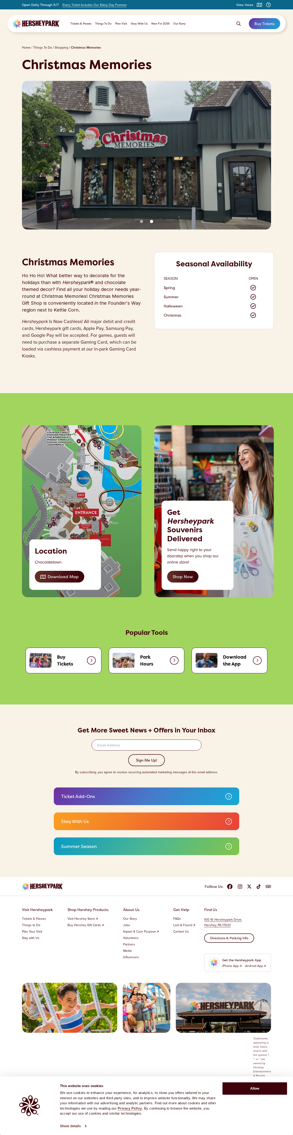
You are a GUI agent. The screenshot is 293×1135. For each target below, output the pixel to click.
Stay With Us (139, 23)
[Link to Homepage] (36, 23)
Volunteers (130, 938)
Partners (129, 944)
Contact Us (181, 931)
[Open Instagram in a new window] (240, 886)
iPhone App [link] (230, 966)
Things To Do (103, 23)
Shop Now (183, 577)
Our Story (179, 23)
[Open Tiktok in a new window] (259, 886)
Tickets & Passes (80, 23)
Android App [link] (254, 966)
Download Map (63, 577)
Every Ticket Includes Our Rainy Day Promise (94, 5)
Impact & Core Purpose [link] (139, 931)
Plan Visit (121, 23)
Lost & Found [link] (182, 925)
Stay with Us (30, 938)
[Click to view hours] (268, 4)
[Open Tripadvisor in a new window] (268, 886)
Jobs (126, 925)
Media (127, 951)
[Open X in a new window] (249, 886)
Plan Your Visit (32, 931)
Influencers (131, 957)
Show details (70, 1126)
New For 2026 (160, 23)
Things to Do (31, 925)
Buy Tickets (264, 23)
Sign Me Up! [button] (146, 760)
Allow (255, 1088)
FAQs (177, 919)
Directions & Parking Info (229, 938)
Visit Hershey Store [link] (81, 919)
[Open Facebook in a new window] (230, 886)
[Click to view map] (259, 4)
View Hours (244, 5)
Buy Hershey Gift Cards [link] (84, 925)
